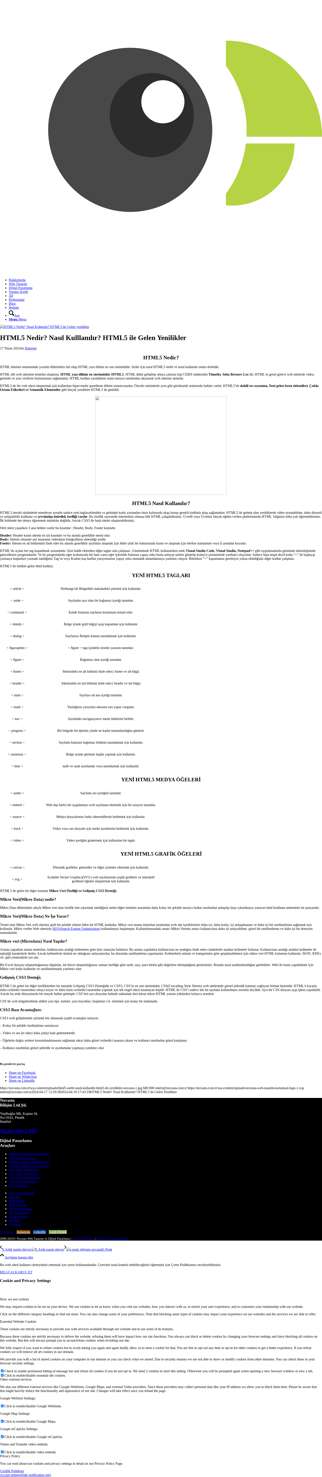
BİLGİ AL (7, 1272)
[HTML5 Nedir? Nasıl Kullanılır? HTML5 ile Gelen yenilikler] (44, 327)
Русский (15, 1224)
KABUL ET (23, 1272)
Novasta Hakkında (22, 1193)
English (14, 1220)
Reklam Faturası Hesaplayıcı (28, 1162)
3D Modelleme (19, 1213)
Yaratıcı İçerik (18, 1216)
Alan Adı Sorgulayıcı (23, 1181)
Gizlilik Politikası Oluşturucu (29, 1166)
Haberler (31, 348)
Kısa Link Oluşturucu (24, 1174)
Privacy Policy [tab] (10, 1456)
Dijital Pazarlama (20, 1209)
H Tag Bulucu (18, 1185)
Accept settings (10, 1475)
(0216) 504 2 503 (18, 1131)
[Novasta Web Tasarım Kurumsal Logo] (161, 272)
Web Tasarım (18, 1205)
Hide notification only (36, 1475)
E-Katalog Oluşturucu (24, 1170)
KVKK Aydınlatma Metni (112, 1238)
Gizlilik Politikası (83, 1238)
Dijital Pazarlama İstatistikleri (29, 1154)
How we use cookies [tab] (14, 1299)
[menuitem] (165, 280)
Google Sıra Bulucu (22, 1158)
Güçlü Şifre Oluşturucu (25, 1177)
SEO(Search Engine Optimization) (76, 929)
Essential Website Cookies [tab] (18, 1321)
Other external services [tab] (16, 1379)
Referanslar (17, 1201)
